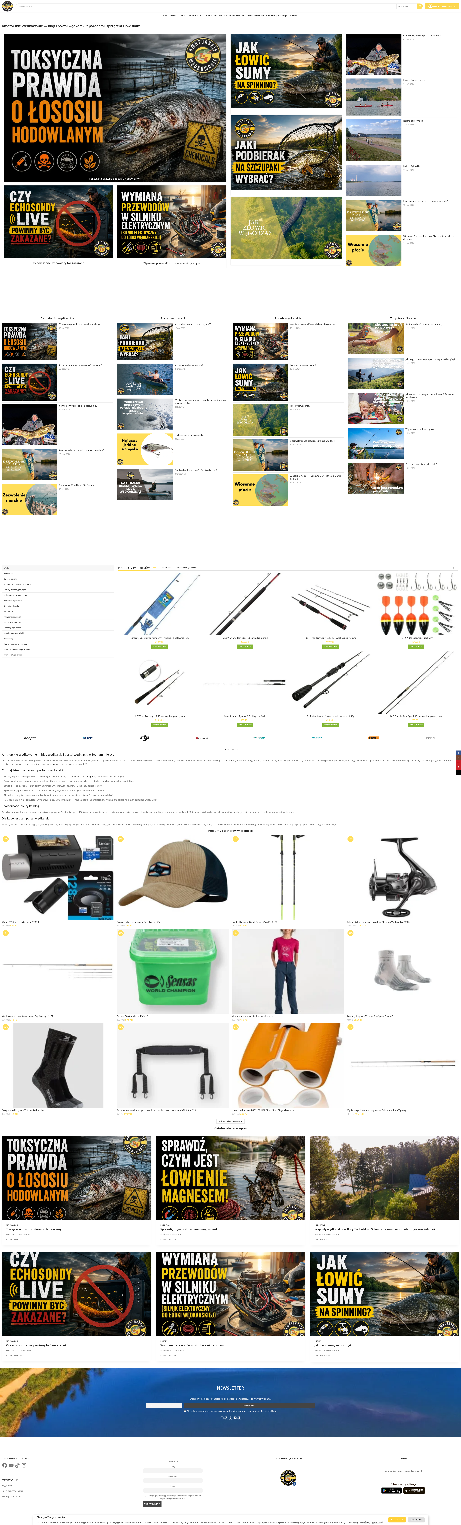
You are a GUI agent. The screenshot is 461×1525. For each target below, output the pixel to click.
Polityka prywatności (12, 1490)
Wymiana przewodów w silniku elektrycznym (171, 263)
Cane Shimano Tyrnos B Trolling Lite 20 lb (245, 716)
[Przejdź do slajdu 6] (235, 749)
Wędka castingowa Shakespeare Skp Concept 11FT (27, 1016)
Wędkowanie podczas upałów (420, 429)
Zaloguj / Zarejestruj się (444, 6)
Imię (173, 1466)
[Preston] (201, 738)
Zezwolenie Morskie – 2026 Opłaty (76, 485)
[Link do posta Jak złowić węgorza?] (286, 228)
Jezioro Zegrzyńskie (413, 120)
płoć (84, 776)
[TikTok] (17, 1465)
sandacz (76, 776)
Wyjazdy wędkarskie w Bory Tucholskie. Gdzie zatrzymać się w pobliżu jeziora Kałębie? (375, 1229)
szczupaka (230, 760)
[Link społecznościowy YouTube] (230, 1418)
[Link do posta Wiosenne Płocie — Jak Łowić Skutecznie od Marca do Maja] (373, 250)
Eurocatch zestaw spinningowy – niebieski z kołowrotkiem (159, 637)
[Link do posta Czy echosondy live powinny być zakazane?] (58, 221)
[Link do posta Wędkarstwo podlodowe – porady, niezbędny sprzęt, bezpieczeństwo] (145, 414)
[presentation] (76, 1178)
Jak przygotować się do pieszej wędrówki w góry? (430, 359)
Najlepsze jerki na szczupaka (189, 434)
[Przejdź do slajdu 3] (228, 749)
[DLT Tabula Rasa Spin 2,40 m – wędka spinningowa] (416, 682)
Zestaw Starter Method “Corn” (132, 1016)
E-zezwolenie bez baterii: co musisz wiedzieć (425, 201)
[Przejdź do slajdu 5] (233, 749)
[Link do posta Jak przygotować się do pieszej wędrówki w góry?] (376, 373)
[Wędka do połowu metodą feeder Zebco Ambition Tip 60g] (403, 1065)
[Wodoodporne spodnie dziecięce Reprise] (288, 971)
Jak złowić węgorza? (300, 405)
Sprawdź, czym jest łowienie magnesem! (188, 1229)
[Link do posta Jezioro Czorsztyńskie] (373, 97)
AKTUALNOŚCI (12, 1225)
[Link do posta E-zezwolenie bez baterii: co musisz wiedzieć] (373, 215)
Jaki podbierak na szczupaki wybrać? (193, 324)
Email (172, 1486)
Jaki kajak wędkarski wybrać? (189, 365)
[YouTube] (11, 1465)
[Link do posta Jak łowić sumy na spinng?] (286, 71)
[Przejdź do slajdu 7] (237, 749)
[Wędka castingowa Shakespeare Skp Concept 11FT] (58, 971)
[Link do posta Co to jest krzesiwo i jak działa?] (376, 478)
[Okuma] (30, 738)
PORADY (163, 1341)
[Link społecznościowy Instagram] (226, 1418)
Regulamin (7, 1485)
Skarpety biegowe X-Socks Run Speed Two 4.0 (370, 1016)
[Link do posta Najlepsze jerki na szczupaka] (145, 449)
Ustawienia (416, 1519)
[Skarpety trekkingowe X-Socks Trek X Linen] (58, 1065)
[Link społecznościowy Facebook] (222, 1418)
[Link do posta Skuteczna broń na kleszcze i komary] (376, 338)
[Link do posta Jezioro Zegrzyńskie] (373, 140)
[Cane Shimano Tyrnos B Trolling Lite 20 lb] (245, 682)
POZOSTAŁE (165, 1225)
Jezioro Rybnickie (411, 166)
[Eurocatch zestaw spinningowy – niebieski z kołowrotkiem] (159, 604)
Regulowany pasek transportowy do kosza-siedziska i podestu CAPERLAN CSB (156, 1110)
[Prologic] (316, 738)
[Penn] (144, 738)
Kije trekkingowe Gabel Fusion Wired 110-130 (254, 922)
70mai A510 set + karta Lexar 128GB (20, 922)
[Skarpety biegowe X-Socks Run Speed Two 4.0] (403, 971)
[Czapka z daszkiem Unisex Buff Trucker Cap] (173, 877)
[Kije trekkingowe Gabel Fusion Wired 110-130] (288, 877)
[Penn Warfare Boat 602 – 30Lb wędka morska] (245, 604)
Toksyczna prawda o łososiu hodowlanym (115, 178)
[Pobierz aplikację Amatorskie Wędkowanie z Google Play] (391, 1490)
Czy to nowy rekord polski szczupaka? (422, 35)
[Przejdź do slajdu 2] (225, 749)
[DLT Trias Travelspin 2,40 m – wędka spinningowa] (159, 682)
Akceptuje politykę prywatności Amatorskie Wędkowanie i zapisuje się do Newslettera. (232, 1410)
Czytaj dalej (12, 1239)
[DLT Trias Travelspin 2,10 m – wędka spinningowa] (330, 604)
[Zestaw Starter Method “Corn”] (173, 971)
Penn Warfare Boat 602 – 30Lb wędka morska (245, 637)
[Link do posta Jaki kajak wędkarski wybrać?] (145, 379)
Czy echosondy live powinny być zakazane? (58, 263)
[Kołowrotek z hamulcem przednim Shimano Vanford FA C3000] (403, 877)
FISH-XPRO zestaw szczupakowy (416, 637)
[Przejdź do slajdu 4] (230, 749)
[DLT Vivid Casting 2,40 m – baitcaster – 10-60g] (330, 682)
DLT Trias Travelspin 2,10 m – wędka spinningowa (330, 637)
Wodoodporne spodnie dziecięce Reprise (252, 1016)
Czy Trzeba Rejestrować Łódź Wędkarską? (196, 470)
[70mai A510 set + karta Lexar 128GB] (58, 877)
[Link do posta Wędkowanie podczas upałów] (376, 443)
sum (69, 776)
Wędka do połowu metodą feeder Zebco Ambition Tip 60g (376, 1110)
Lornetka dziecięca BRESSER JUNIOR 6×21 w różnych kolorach (263, 1110)
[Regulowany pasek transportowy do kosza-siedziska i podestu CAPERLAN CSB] (173, 1065)
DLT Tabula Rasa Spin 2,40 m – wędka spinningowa (416, 716)
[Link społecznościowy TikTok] (239, 1418)
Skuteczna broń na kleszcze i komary (423, 324)
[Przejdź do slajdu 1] (223, 749)
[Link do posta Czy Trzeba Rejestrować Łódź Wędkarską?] (145, 484)
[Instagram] (24, 1465)
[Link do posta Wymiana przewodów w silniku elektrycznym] (171, 221)
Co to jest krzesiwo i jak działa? (421, 464)
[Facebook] (5, 1465)
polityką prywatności (374, 1522)
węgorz (91, 776)
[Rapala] (373, 738)
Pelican (87, 737)
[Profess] (259, 738)
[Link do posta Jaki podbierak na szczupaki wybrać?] (286, 152)
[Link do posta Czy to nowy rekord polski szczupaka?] (373, 54)
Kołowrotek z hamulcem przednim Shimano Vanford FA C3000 (378, 922)
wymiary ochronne (50, 764)
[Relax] (430, 738)
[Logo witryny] (7, 6)
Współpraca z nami (11, 1496)
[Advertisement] (74, 294)
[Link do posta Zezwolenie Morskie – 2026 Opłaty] (29, 499)
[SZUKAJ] (420, 6)
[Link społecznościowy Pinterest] (235, 1418)
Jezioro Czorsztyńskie (414, 79)
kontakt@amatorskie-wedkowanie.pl (403, 1471)
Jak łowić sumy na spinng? (303, 365)
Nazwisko (172, 1476)
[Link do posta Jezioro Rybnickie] (373, 180)
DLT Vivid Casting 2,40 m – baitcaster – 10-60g (330, 716)
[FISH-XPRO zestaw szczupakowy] (416, 604)
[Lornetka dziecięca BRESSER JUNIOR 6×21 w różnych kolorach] (288, 1065)
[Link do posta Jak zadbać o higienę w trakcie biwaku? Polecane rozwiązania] (376, 408)
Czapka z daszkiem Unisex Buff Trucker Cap (139, 922)
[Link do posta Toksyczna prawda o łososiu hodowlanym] (115, 108)
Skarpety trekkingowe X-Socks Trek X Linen (23, 1110)
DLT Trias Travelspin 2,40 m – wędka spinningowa (159, 716)
